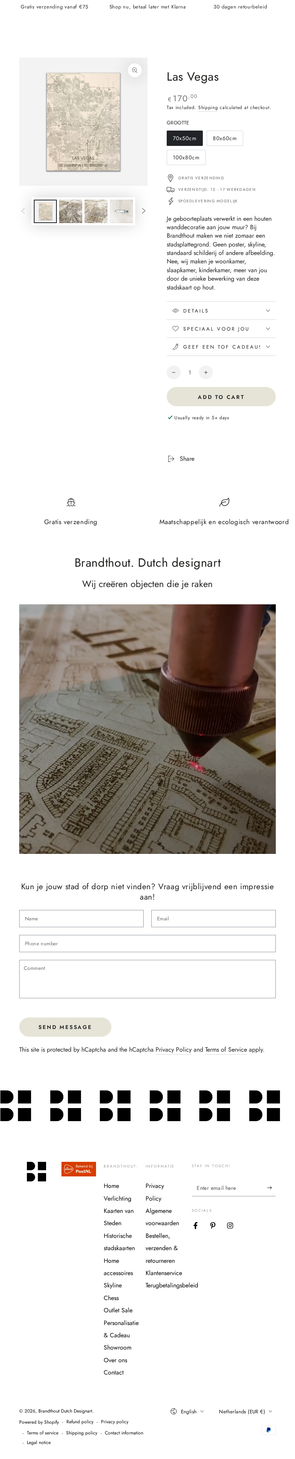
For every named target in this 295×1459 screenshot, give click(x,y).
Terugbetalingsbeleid (172, 1285)
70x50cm (187, 140)
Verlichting (117, 1198)
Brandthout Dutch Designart (65, 1411)
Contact (114, 1372)
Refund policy (79, 1422)
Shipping (208, 107)
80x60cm (227, 140)
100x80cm (187, 159)
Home (111, 1185)
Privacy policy (114, 1422)
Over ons (115, 1360)
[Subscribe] (271, 1187)
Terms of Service (226, 1049)
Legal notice (39, 1442)
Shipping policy (81, 1433)
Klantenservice (164, 1273)
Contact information (124, 1433)
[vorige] (23, 211)
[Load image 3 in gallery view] (96, 211)
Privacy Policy (174, 1049)
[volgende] (143, 211)
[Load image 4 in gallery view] (121, 211)
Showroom (117, 1347)
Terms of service (42, 1433)
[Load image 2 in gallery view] (70, 211)
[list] (147, 515)
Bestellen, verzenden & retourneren (162, 1248)
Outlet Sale (118, 1310)
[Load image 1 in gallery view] (45, 211)
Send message (65, 1027)
